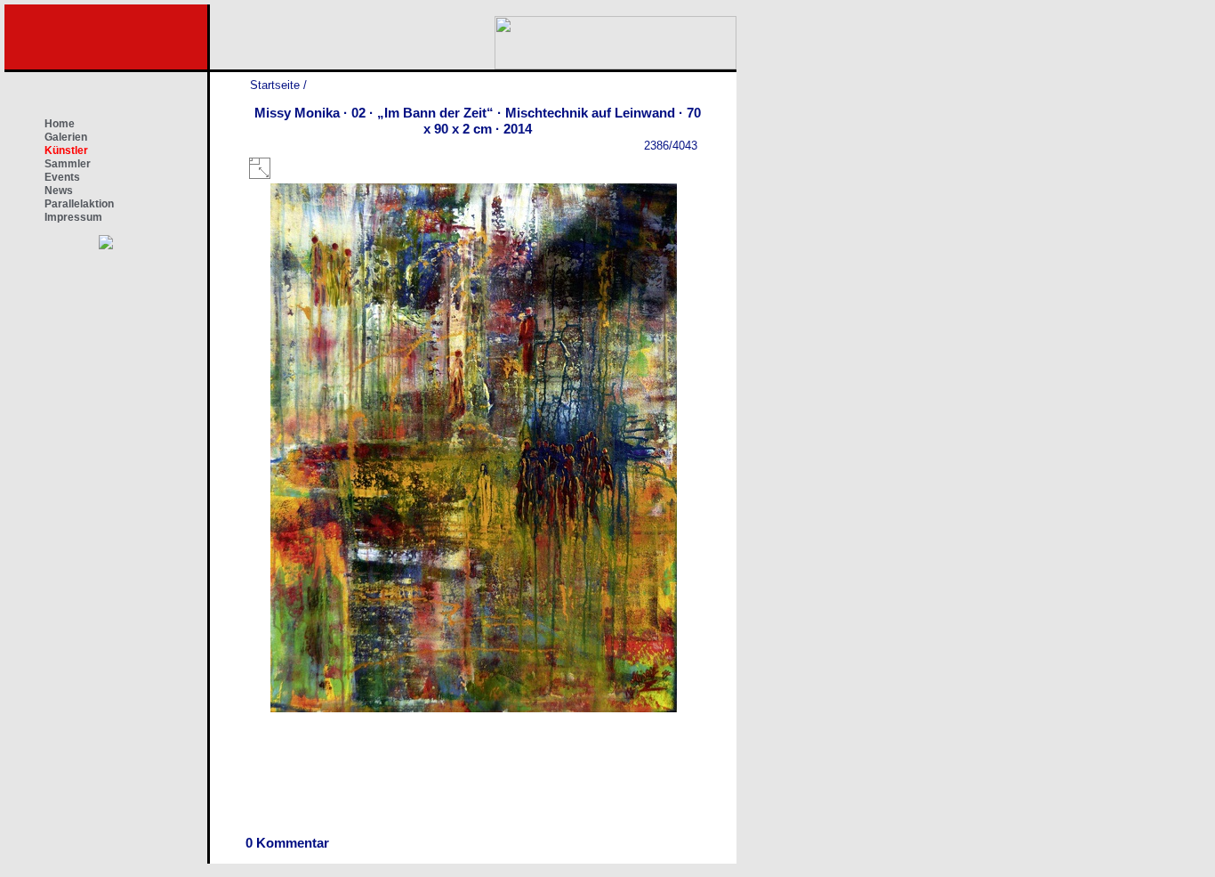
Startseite (275, 85)
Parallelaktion (79, 204)
